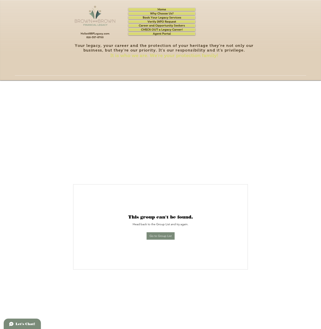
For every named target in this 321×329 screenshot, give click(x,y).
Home (162, 9)
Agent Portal (162, 33)
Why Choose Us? (162, 13)
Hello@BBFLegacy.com (95, 33)
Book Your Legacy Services (162, 17)
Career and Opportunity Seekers (162, 25)
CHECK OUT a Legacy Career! (162, 29)
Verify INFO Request (161, 21)
